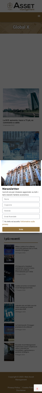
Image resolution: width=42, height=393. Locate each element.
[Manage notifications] (37, 389)
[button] (39, 164)
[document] (21, 196)
